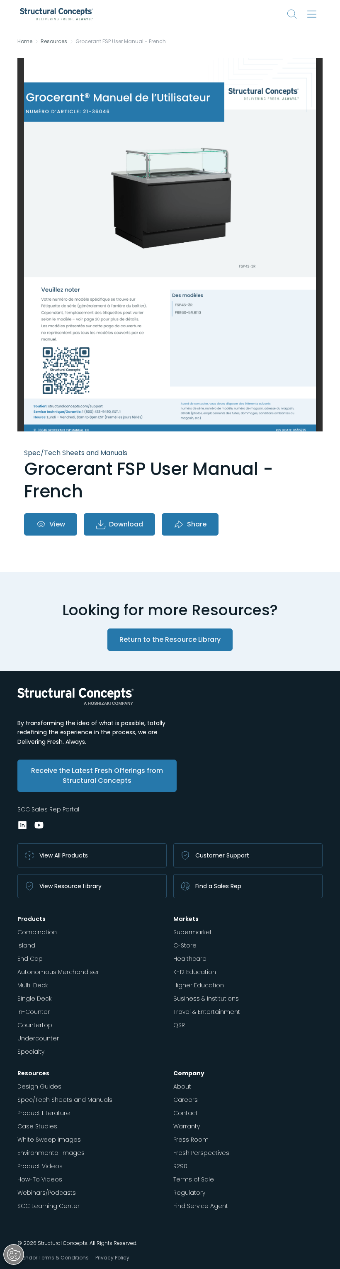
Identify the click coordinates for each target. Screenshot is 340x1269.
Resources (54, 41)
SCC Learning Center (48, 1206)
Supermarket (192, 932)
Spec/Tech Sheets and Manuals (64, 1100)
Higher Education (198, 985)
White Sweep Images (49, 1139)
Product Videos (40, 1166)
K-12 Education (194, 972)
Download (126, 524)
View (57, 524)
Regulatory (189, 1193)
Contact (185, 1113)
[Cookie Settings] (13, 1254)
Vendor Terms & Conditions (54, 1257)
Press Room (191, 1139)
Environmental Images (51, 1153)
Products (31, 919)
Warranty (186, 1126)
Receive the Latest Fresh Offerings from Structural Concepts (97, 775)
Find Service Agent (200, 1206)
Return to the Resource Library (170, 639)
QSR (179, 1025)
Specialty (30, 1051)
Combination (37, 932)
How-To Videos (39, 1179)
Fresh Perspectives (201, 1153)
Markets (186, 919)
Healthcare (189, 959)
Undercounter (38, 1038)
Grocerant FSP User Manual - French (120, 41)
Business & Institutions (206, 998)
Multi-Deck (32, 985)
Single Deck (34, 998)
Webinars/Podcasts (46, 1193)
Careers (185, 1100)
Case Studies (37, 1126)
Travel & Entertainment (206, 1012)
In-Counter (33, 1012)
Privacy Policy (112, 1257)
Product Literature (43, 1113)
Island (26, 945)
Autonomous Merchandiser (58, 972)
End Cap (30, 959)
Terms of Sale (193, 1179)
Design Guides (39, 1086)
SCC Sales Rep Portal (48, 809)
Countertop (34, 1025)
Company (188, 1073)
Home (24, 41)
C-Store (185, 945)
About (182, 1086)
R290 (180, 1166)
